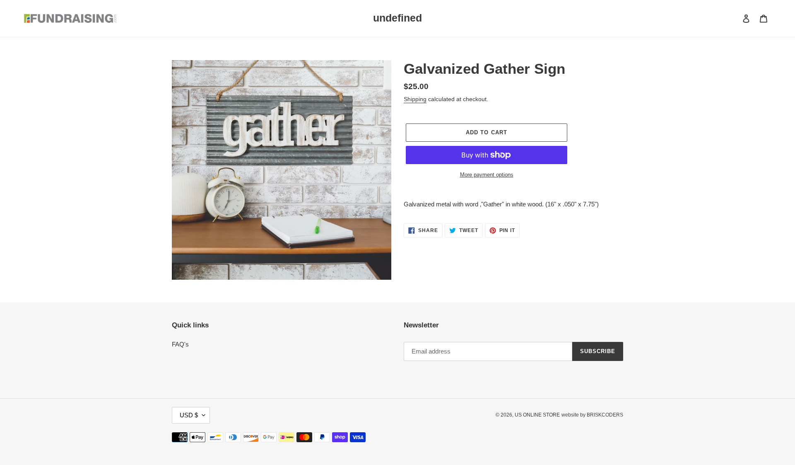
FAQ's (180, 344)
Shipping (415, 99)
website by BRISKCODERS (592, 415)
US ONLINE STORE (537, 415)
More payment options (486, 175)
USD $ (189, 415)
